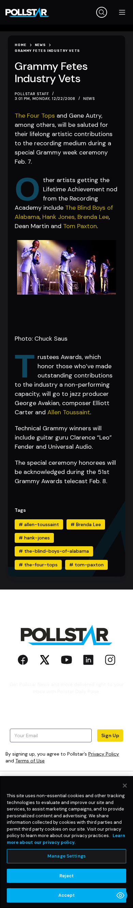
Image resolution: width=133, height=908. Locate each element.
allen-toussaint (39, 524)
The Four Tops (35, 115)
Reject (66, 876)
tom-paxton (86, 565)
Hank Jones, (59, 217)
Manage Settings (66, 856)
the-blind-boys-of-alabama (54, 551)
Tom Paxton (80, 226)
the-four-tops (38, 565)
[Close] (124, 785)
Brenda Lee (93, 217)
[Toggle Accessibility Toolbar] (120, 895)
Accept (66, 895)
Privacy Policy (103, 754)
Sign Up (110, 735)
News (89, 98)
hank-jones (34, 538)
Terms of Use (30, 761)
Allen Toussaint (68, 412)
